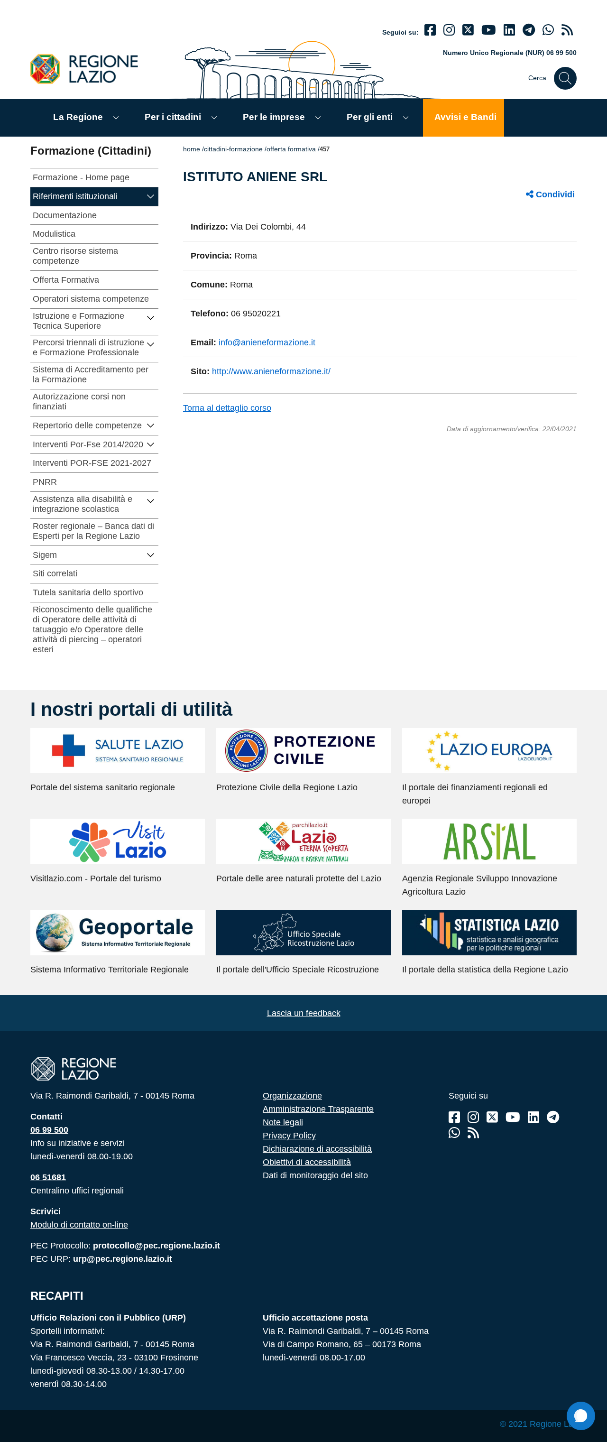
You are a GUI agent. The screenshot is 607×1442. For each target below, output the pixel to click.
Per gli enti (370, 117)
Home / (193, 149)
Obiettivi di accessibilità (307, 1162)
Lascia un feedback (303, 1013)
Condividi (554, 194)
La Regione (78, 117)
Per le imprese (274, 117)
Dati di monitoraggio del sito (315, 1175)
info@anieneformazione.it (267, 342)
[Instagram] (449, 30)
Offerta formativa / (293, 149)
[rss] (567, 30)
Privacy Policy (289, 1135)
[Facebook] (430, 30)
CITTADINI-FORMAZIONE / (235, 149)
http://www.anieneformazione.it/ (271, 371)
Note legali (283, 1122)
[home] (89, 69)
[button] (150, 195)
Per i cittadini (173, 117)
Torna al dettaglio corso (227, 408)
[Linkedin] (509, 30)
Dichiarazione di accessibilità (317, 1149)
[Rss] (473, 1133)
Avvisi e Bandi (465, 117)
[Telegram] (553, 1117)
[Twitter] (468, 30)
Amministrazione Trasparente (318, 1109)
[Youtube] (488, 30)
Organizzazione (292, 1095)
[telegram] (529, 30)
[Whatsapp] (548, 30)
